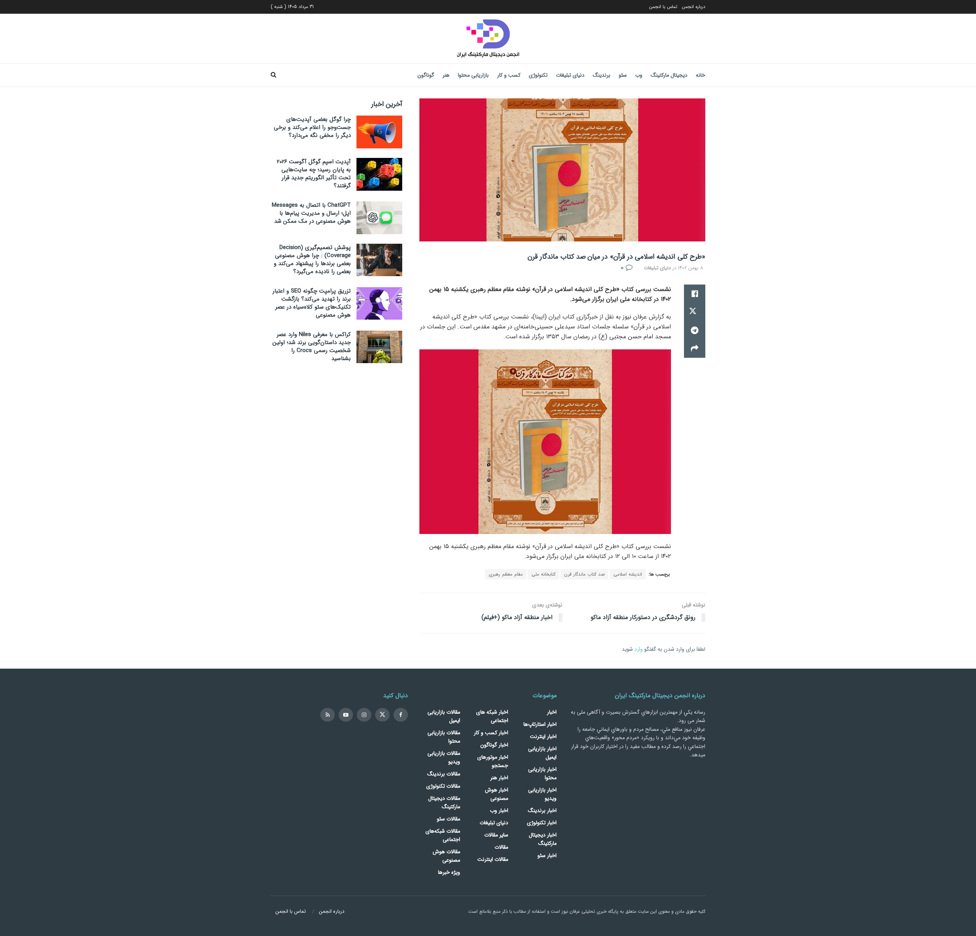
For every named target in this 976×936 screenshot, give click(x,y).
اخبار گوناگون (494, 745)
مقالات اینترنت (492, 859)
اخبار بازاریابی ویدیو (542, 794)
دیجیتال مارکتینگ (669, 75)
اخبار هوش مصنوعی (496, 794)
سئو (623, 75)
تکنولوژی (538, 75)
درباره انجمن (693, 6)
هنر (446, 75)
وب (638, 75)
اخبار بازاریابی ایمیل (542, 753)
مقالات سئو (448, 819)
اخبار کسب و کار (491, 733)
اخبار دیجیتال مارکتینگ (543, 839)
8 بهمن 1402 (690, 268)
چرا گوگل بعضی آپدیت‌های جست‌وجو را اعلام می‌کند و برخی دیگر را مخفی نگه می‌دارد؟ (312, 127)
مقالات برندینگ (443, 774)
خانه (700, 75)
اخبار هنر (499, 778)
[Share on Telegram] (694, 330)
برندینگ (601, 75)
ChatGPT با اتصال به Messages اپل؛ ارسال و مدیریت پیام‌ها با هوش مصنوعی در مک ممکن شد (311, 213)
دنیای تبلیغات (570, 75)
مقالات (501, 847)
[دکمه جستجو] (273, 75)
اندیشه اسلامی (627, 574)
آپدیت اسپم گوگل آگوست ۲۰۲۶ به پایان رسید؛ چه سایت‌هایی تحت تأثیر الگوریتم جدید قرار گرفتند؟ (314, 173)
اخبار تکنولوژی (542, 823)
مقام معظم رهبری (506, 574)
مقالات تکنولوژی (443, 786)
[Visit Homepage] (488, 38)
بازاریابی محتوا (473, 75)
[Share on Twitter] (694, 312)
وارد (638, 649)
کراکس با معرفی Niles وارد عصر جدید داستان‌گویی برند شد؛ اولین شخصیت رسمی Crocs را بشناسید (312, 346)
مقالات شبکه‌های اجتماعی (442, 835)
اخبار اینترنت (543, 736)
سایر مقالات (496, 835)
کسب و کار (508, 75)
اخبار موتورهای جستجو (492, 761)
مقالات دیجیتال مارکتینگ (444, 802)
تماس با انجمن (663, 6)
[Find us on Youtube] (346, 715)
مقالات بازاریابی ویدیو (443, 757)
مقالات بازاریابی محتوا (443, 737)
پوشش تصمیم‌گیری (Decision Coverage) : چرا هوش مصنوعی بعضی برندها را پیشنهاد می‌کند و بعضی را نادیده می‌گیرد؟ (312, 259)
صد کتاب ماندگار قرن (584, 574)
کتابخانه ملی (543, 574)
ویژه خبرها (449, 872)
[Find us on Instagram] (364, 715)
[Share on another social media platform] (694, 348)
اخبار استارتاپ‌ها (540, 724)
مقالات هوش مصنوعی (446, 856)
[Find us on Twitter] (382, 715)
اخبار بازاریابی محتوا (542, 773)
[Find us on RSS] (327, 715)
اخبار (552, 712)
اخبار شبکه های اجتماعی (492, 716)
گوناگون (425, 75)
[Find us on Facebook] (400, 715)
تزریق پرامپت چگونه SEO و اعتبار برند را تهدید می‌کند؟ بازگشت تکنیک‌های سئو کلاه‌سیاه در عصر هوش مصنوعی (312, 303)
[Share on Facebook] (694, 294)
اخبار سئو (547, 855)
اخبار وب (499, 810)
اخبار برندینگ (542, 810)
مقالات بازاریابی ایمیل (443, 716)
